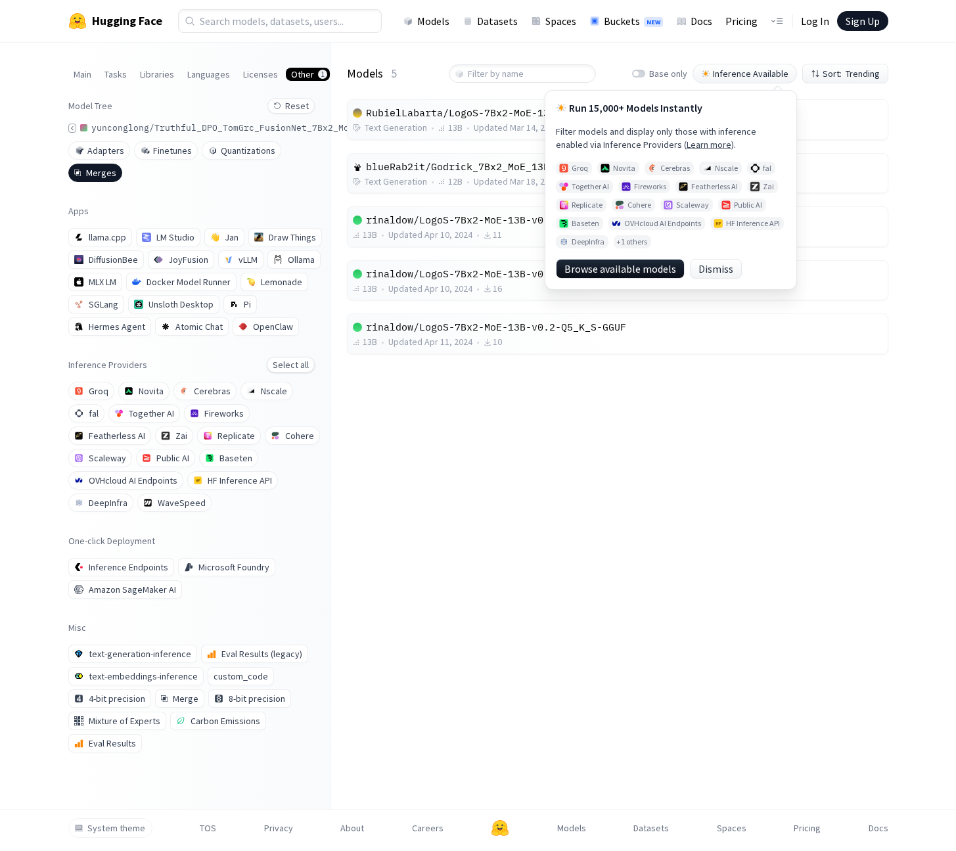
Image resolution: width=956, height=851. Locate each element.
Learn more (709, 144)
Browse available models (620, 268)
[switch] (638, 74)
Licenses (260, 74)
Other (308, 74)
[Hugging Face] (500, 828)
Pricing (741, 21)
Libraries (157, 74)
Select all (291, 365)
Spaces (560, 21)
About (352, 828)
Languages (208, 74)
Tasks (115, 74)
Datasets (497, 21)
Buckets (632, 21)
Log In (815, 21)
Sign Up (863, 21)
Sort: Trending (851, 74)
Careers (428, 828)
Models (433, 21)
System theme (116, 828)
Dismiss (715, 268)
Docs (701, 21)
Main (82, 74)
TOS (208, 828)
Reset (297, 106)
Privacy (278, 828)
